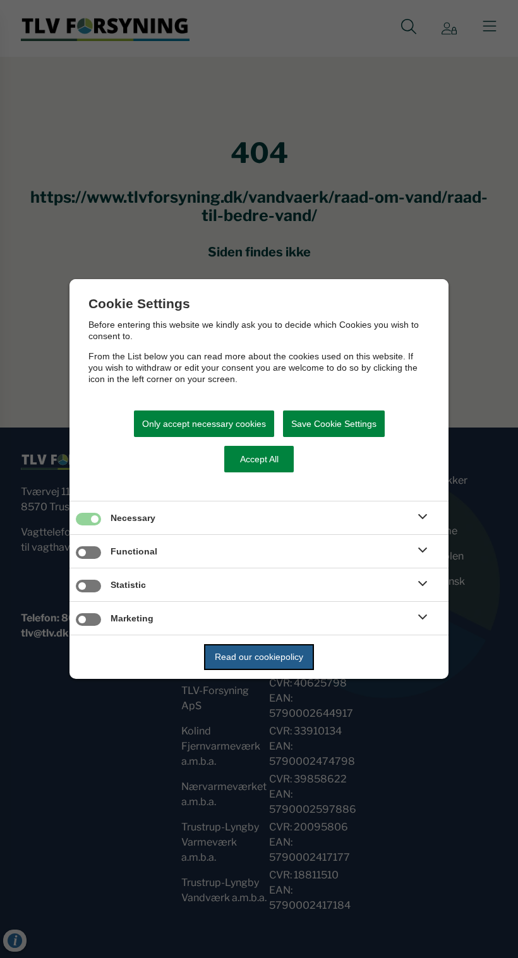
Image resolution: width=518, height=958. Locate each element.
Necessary (133, 518)
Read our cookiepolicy (259, 657)
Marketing (132, 618)
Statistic (128, 585)
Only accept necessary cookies (204, 424)
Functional (134, 551)
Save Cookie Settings (333, 424)
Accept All (259, 459)
